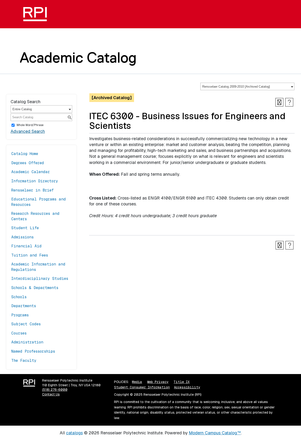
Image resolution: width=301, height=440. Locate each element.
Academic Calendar (30, 171)
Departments (23, 305)
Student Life (25, 227)
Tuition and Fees (29, 255)
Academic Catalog (78, 57)
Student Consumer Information (142, 387)
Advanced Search (28, 131)
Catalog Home (24, 153)
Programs (20, 315)
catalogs (74, 433)
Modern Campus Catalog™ (215, 433)
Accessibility (187, 387)
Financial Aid (26, 246)
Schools (19, 296)
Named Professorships (33, 351)
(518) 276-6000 (54, 389)
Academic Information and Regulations (38, 267)
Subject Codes (26, 324)
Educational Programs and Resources (38, 202)
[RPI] (37, 14)
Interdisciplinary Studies (39, 278)
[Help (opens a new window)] (289, 102)
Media (137, 382)
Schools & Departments (34, 287)
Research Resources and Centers (35, 216)
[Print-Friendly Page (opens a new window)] (279, 102)
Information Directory (34, 181)
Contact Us (51, 394)
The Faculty (23, 360)
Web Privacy (157, 382)
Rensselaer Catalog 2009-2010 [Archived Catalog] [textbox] (236, 86)
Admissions (22, 237)
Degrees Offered (27, 162)
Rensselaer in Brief (32, 190)
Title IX (182, 382)
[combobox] (247, 86)
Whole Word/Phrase (30, 125)
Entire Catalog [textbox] (22, 109)
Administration (27, 342)
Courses (19, 333)
